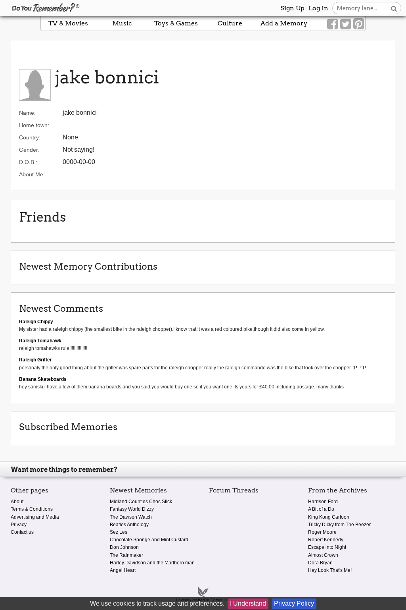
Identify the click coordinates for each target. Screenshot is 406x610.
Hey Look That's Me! (330, 570)
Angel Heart (123, 570)
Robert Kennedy (325, 539)
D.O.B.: (28, 162)
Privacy (19, 524)
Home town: (34, 125)
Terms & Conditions (32, 509)
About (17, 501)
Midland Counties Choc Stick (141, 501)
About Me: (32, 174)
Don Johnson (124, 547)
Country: (29, 137)
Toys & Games (176, 23)
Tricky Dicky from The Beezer (339, 524)
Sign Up (292, 8)
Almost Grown (323, 555)
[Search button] (394, 8)
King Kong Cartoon (328, 517)
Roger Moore (322, 532)
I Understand (248, 603)
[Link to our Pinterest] (358, 24)
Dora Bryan (320, 563)
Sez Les (118, 532)
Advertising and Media (35, 517)
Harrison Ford (323, 501)
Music (122, 23)
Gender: (29, 150)
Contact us (22, 532)
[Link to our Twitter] (345, 24)
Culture (230, 23)
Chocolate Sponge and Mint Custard (149, 539)
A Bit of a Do (321, 509)
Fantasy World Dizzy (132, 509)
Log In (318, 8)
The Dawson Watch (131, 517)
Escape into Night (327, 547)
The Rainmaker (126, 555)
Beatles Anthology (129, 524)
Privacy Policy (294, 603)
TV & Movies (68, 23)
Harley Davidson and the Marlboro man (152, 563)
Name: (27, 113)
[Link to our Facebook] (332, 24)
